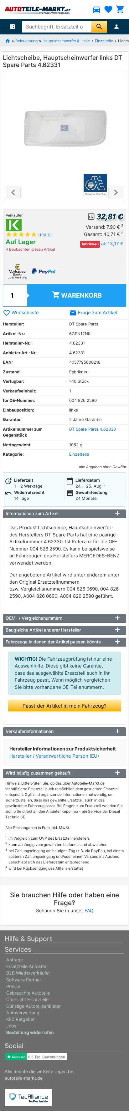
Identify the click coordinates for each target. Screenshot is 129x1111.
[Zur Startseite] (7, 40)
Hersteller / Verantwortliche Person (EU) (54, 756)
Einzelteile (79, 454)
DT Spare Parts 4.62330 (92, 429)
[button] (13, 192)
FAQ (89, 911)
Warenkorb (77, 295)
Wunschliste (21, 312)
